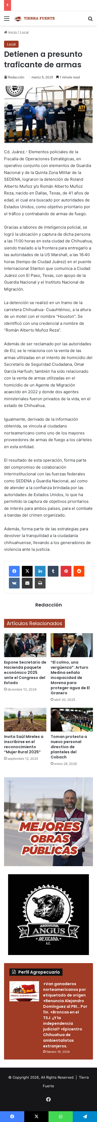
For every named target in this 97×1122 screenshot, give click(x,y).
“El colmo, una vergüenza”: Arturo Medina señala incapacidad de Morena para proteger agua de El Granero (70, 678)
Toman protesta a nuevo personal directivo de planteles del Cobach (69, 747)
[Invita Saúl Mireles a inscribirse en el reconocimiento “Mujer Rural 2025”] (25, 720)
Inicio (12, 32)
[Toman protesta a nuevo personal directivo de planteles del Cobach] (72, 720)
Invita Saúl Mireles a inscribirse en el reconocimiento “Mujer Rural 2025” (23, 744)
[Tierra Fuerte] (35, 18)
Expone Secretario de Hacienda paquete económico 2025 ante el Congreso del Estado (25, 672)
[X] (27, 571)
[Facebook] (14, 571)
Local (24, 32)
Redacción (16, 77)
